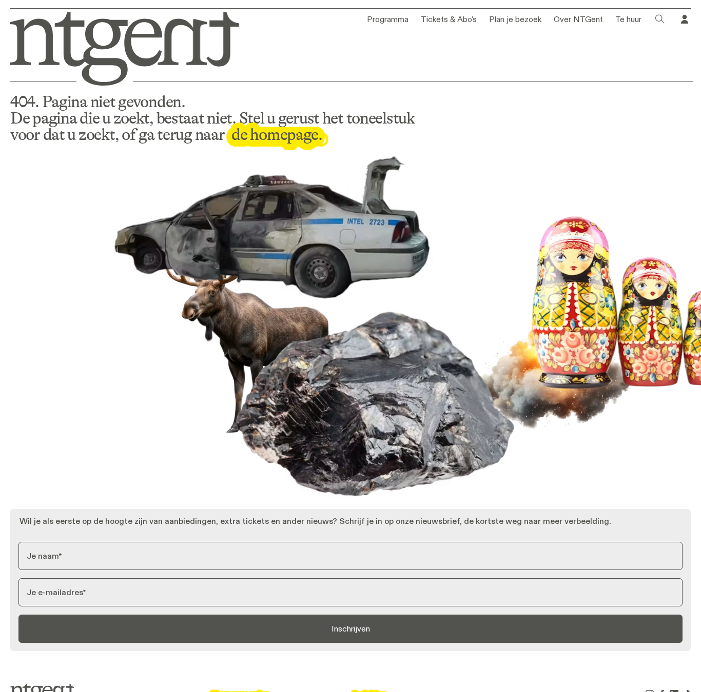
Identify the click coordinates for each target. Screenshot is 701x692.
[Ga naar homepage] (117, 47)
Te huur (628, 19)
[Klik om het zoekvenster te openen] (660, 19)
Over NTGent (578, 19)
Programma (387, 19)
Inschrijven (351, 629)
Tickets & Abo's (449, 19)
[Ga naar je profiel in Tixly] (684, 19)
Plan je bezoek (515, 19)
